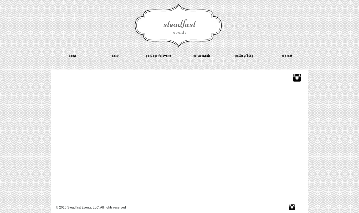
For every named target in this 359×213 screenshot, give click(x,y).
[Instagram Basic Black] (297, 78)
